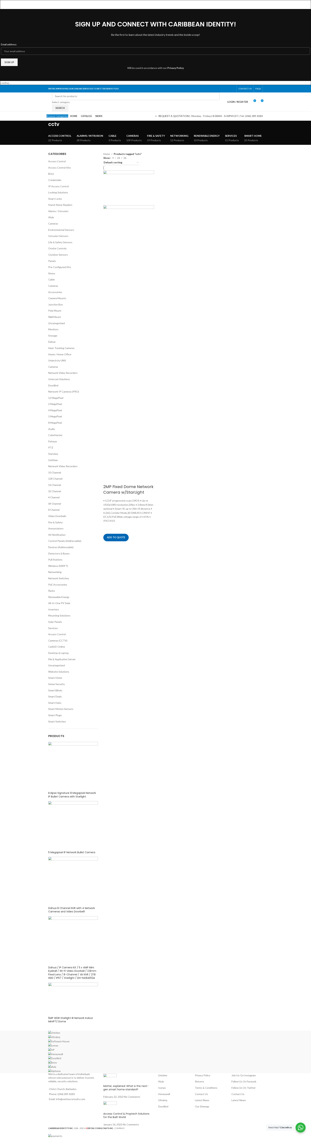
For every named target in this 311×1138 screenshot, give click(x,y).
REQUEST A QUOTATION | (174, 115)
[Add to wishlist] (107, 527)
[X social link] (219, 88)
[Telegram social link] (232, 88)
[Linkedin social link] (228, 88)
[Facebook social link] (214, 88)
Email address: (9, 44)
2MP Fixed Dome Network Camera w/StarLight (128, 489)
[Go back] (43, 126)
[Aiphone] (155, 1052)
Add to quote (116, 537)
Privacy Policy (175, 67)
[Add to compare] (107, 479)
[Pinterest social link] (223, 88)
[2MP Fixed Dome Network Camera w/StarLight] (128, 187)
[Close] (4, 4)
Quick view (107, 545)
